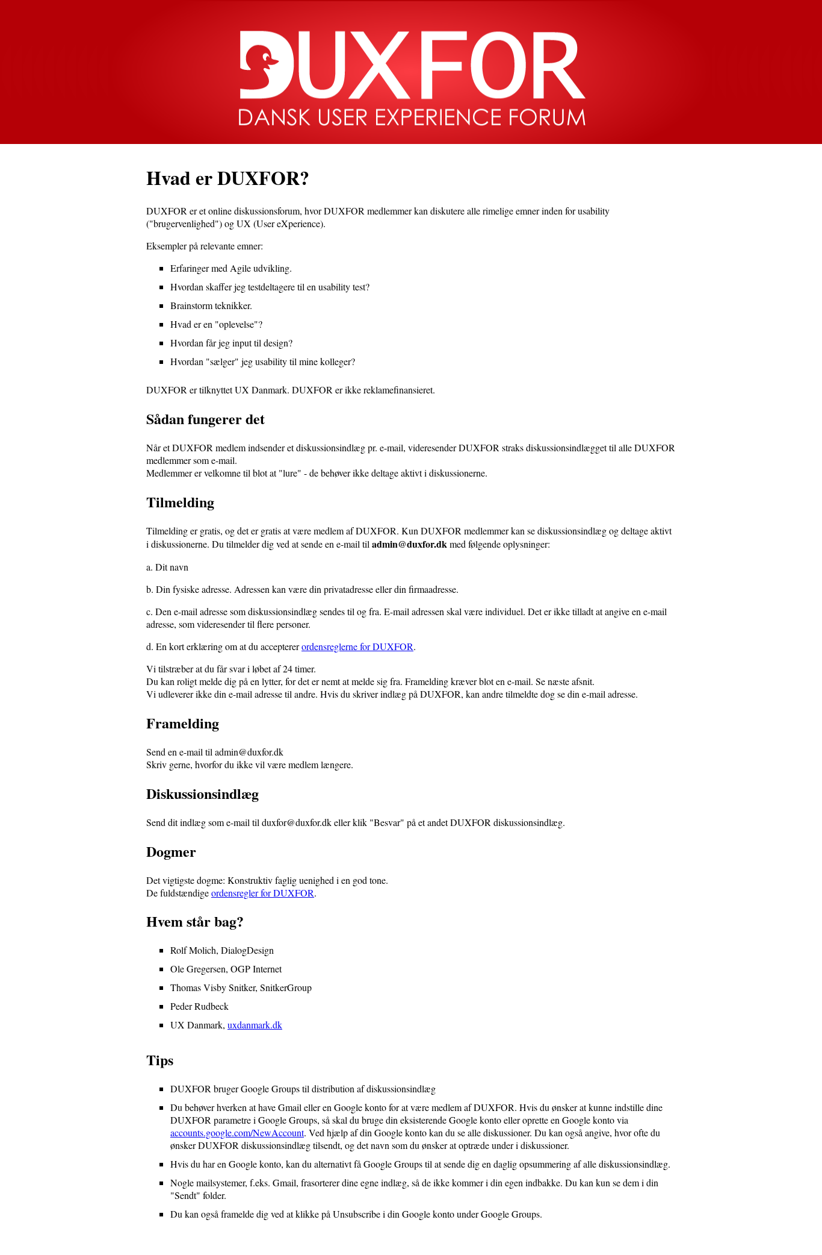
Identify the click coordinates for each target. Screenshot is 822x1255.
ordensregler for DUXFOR (262, 892)
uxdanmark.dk (254, 1024)
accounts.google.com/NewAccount (237, 1132)
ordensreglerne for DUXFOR (357, 646)
